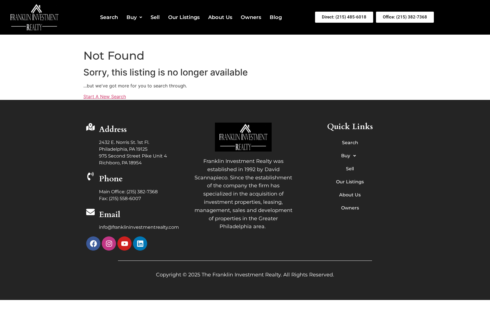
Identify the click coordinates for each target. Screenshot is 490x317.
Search (109, 17)
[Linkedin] (140, 243)
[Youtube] (124, 243)
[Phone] (90, 177)
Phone (111, 178)
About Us (220, 17)
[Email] (90, 212)
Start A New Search (104, 96)
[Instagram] (109, 243)
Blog (276, 17)
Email (109, 214)
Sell (155, 17)
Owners (251, 17)
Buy (131, 17)
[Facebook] (93, 243)
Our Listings (184, 17)
